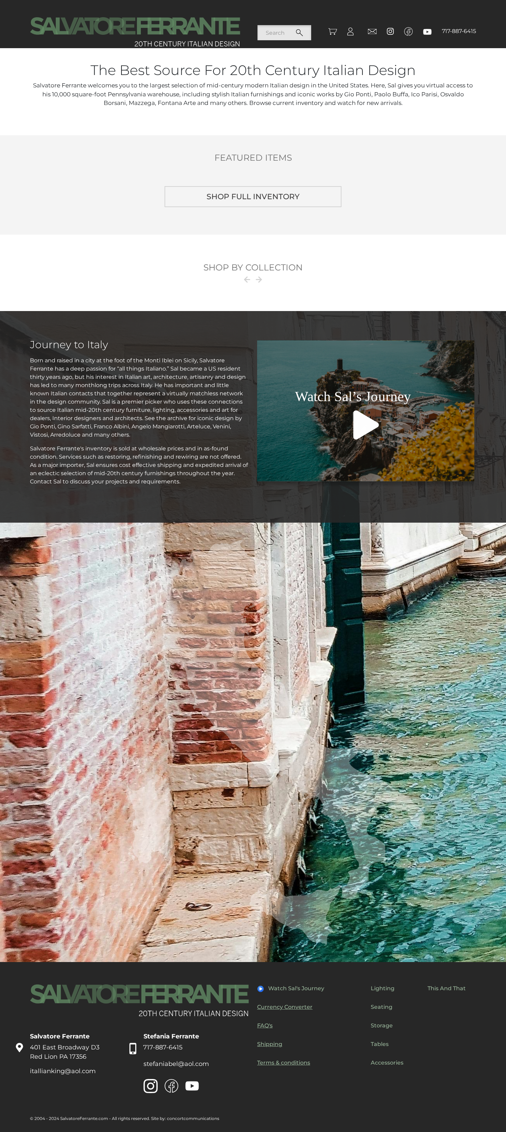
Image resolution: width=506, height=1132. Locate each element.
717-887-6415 (459, 31)
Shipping (269, 1044)
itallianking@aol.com (63, 1071)
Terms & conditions (283, 1062)
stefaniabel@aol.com (176, 1064)
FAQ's (265, 1025)
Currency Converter (285, 1007)
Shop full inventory (253, 196)
